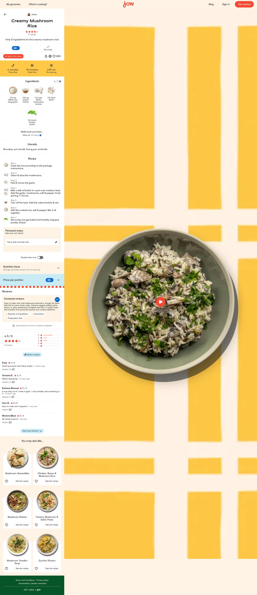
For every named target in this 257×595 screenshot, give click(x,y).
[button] (5, 14)
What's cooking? (38, 4)
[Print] (50, 56)
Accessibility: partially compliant (32, 583)
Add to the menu (14, 56)
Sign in (226, 4)
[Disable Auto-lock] (40, 257)
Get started (244, 4)
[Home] (128, 4)
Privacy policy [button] (42, 580)
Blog (211, 4)
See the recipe (22, 481)
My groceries (13, 4)
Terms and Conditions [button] (25, 580)
